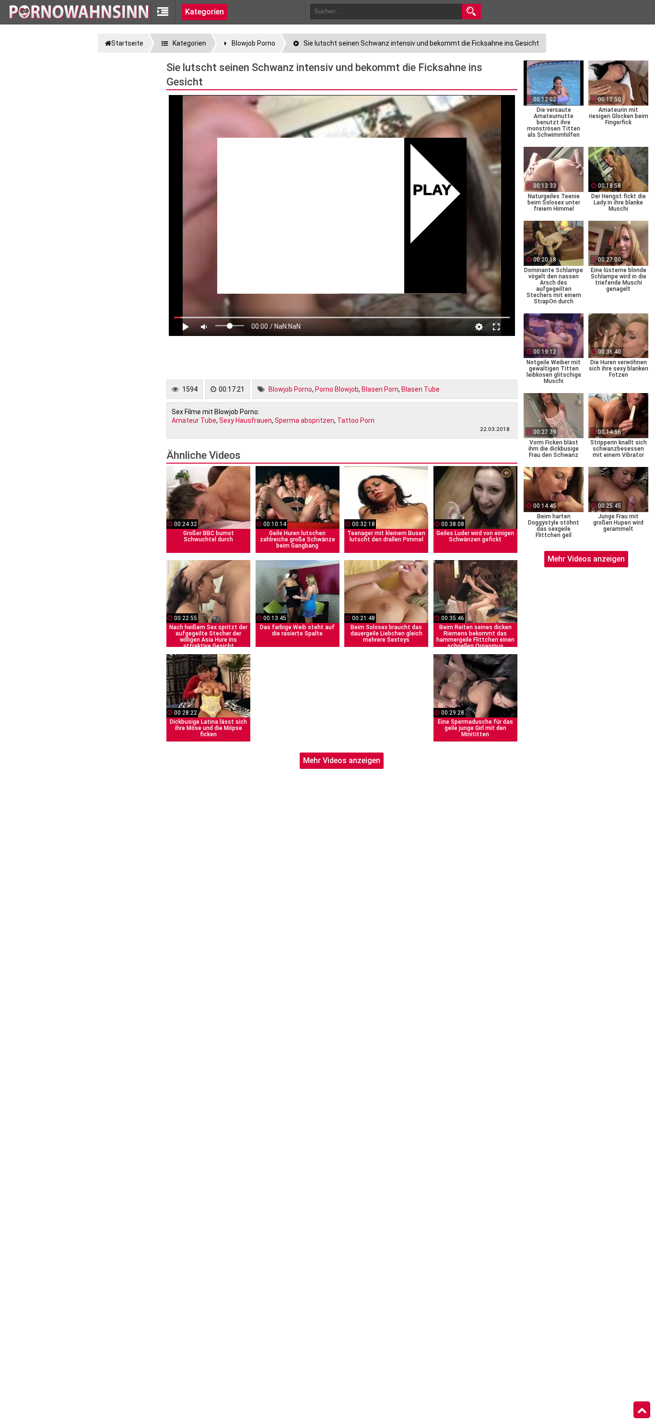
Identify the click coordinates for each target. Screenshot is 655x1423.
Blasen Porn (380, 389)
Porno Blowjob (337, 389)
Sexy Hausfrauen (245, 420)
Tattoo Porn (355, 420)
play (432, 191)
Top (641, 1410)
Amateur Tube (194, 420)
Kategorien (204, 11)
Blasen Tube (420, 389)
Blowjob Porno (290, 389)
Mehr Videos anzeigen (341, 760)
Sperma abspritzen (304, 420)
